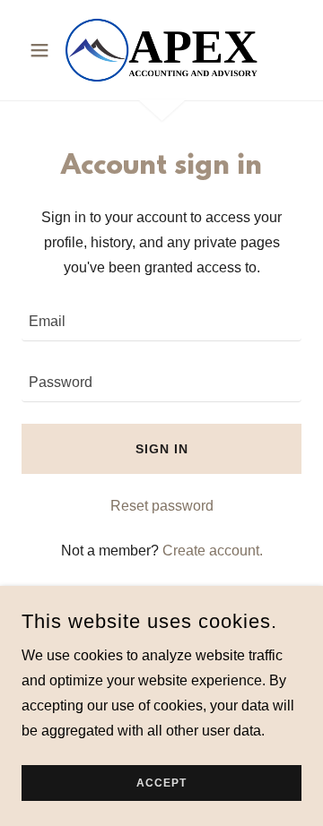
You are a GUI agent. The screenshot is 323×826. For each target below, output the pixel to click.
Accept (161, 783)
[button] (43, 50)
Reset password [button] (162, 505)
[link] (161, 50)
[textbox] (161, 321)
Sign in (161, 449)
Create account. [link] (212, 550)
